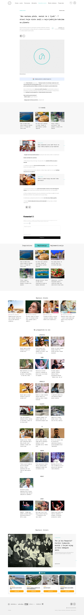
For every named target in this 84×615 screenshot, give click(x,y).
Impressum (56, 610)
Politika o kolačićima (73, 610)
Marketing (59, 610)
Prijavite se (42, 237)
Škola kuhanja (52, 3)
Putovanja (27, 3)
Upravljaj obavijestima (72, 607)
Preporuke (61, 3)
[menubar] (74, 2)
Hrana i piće (19, 3)
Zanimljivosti (42, 3)
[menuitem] (74, 2)
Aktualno (34, 3)
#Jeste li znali (61, 10)
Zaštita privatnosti (68, 610)
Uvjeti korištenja (63, 610)
